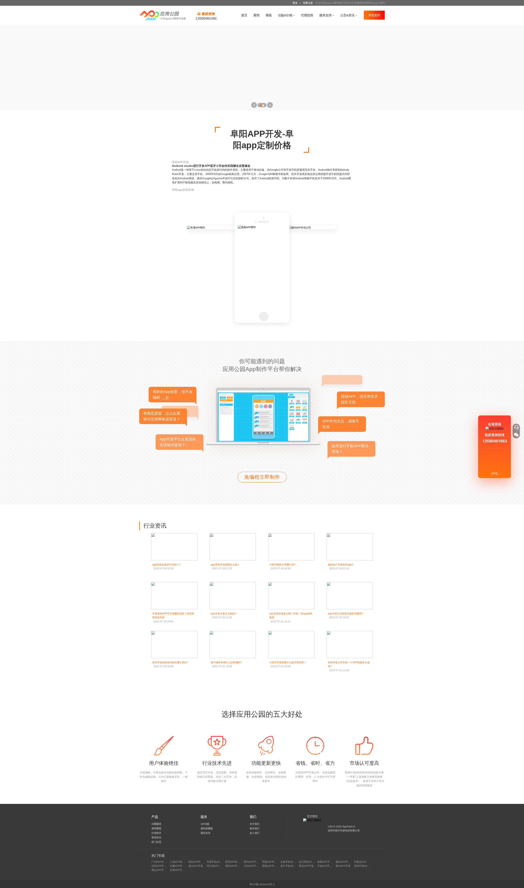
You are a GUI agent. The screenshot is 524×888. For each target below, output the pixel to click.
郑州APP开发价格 (253, 861)
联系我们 (255, 828)
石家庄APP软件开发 (365, 861)
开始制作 (374, 15)
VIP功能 (205, 824)
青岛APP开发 (306, 866)
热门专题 (158, 855)
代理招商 (307, 15)
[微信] (516, 434)
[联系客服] (516, 427)
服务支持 (325, 15)
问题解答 (156, 824)
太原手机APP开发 (290, 861)
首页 (244, 15)
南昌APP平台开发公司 (329, 861)
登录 (294, 3)
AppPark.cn (348, 826)
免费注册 (308, 3)
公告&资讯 (347, 15)
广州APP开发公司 (161, 861)
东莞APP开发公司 (180, 870)
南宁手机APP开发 (290, 866)
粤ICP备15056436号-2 (262, 884)
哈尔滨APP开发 (215, 866)
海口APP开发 (195, 866)
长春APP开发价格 (180, 866)
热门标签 (156, 842)
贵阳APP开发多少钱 (236, 866)
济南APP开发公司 (272, 861)
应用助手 (156, 833)
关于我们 (255, 824)
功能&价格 (285, 15)
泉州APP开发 (343, 866)
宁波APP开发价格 (327, 866)
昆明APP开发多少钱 (273, 866)
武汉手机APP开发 (308, 861)
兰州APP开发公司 (253, 866)
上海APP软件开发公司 (182, 861)
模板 (269, 15)
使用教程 (156, 828)
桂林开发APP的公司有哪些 (369, 866)
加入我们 (255, 833)
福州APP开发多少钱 (347, 861)
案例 (256, 15)
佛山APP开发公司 (161, 870)
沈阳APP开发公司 (161, 866)
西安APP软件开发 (235, 861)
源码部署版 (207, 828)
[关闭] (494, 473)
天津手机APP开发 (216, 861)
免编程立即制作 (262, 477)
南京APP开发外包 (198, 861)
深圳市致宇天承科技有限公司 (344, 830)
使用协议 (156, 837)
